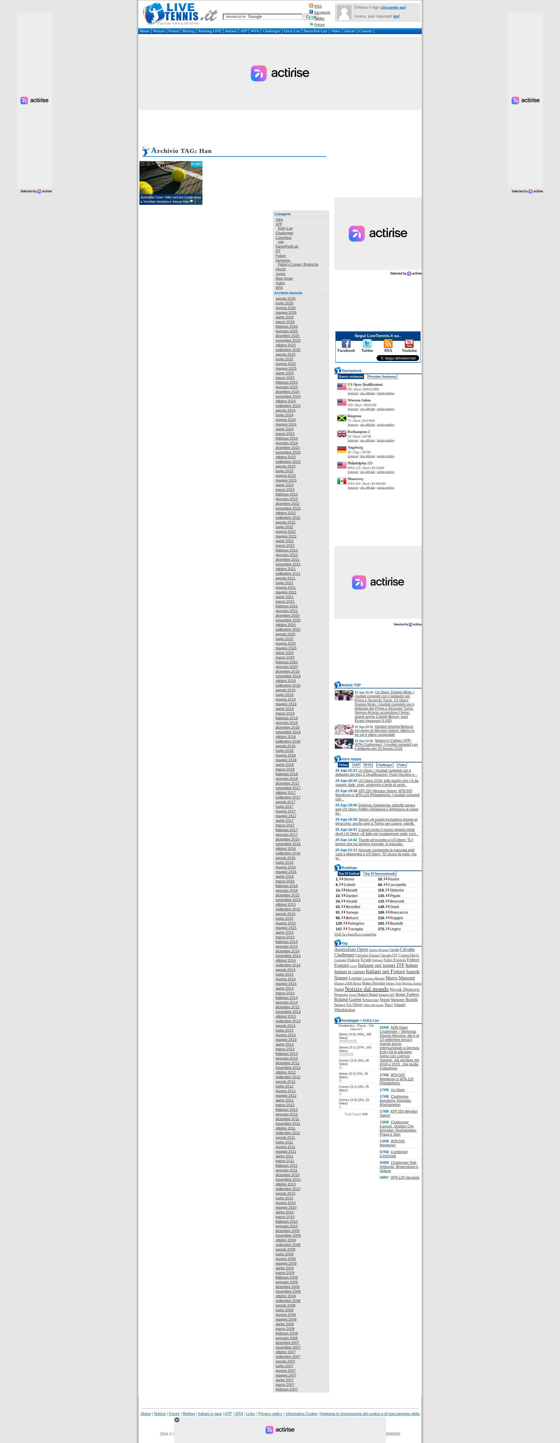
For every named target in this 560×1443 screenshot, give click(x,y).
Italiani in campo (349, 972)
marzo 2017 (285, 825)
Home (144, 31)
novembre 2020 (288, 620)
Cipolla (394, 950)
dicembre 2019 (288, 671)
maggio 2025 (286, 369)
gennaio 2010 (287, 1226)
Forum (319, 25)
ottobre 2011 (285, 1128)
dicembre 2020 (288, 616)
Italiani (231, 31)
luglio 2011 (284, 1142)
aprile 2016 (285, 877)
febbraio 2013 (287, 1054)
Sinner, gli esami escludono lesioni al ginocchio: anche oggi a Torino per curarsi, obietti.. (376, 821)
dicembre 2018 (288, 727)
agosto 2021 (285, 578)
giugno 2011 (285, 1147)
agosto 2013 (285, 1026)
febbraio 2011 (287, 1166)
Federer (413, 960)
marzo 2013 (285, 1049)
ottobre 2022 (286, 513)
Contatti (365, 31)
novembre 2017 (288, 788)
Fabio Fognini (395, 960)
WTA (255, 31)
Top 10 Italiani (349, 873)
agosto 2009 (285, 1250)
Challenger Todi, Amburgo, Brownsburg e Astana (399, 1167)
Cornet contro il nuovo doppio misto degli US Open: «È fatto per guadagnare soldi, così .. (376, 832)
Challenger (271, 31)
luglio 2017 (284, 807)
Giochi (349, 31)
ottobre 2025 (286, 345)
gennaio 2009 (287, 1282)
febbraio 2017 (287, 830)
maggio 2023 (286, 480)
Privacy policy (270, 1414)
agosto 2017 (285, 802)
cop (281, 242)
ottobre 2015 (286, 905)
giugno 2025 (286, 364)
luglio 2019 (284, 695)
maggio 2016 (286, 872)
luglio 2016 (284, 863)
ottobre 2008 (286, 1296)
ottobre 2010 (286, 1184)
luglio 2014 (284, 974)
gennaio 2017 (287, 835)
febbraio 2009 (287, 1277)
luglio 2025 (284, 359)
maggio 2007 (286, 1375)
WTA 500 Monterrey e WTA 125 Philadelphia (397, 1079)
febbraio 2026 (287, 327)
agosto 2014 (285, 970)
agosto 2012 (285, 1082)
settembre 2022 (288, 518)
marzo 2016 (285, 881)
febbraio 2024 (287, 438)
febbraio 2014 (287, 998)
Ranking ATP (387, 994)
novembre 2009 (288, 1236)
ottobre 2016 (286, 849)
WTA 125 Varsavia (405, 1178)
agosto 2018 (285, 746)
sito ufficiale (367, 393)
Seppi (385, 999)
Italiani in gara (210, 1414)
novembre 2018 (288, 732)
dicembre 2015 (288, 895)
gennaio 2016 (287, 891)
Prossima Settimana (382, 376)
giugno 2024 (286, 420)
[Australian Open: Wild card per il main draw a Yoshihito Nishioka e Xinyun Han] (170, 183)
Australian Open (351, 949)
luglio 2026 (284, 303)
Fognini (341, 965)
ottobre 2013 (286, 1016)
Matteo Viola (393, 983)
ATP (243, 31)
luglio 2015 (284, 919)
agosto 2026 (285, 299)
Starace (340, 1005)
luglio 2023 (284, 471)
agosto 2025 (285, 355)
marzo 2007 (285, 1385)
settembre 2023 (288, 462)
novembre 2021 (288, 564)
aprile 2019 (285, 709)
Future (281, 256)
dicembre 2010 (288, 1175)
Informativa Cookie (301, 1414)
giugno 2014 (286, 979)
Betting (189, 31)
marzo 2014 (285, 993)
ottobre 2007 (286, 1352)
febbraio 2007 (287, 1389)
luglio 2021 (284, 583)
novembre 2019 (288, 676)
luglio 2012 (284, 1086)
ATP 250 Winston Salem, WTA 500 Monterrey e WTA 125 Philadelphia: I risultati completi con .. (377, 795)
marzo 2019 (285, 713)
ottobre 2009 (286, 1240)
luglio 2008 (284, 1310)
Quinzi (353, 994)
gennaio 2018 (287, 779)
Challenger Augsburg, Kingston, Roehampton (396, 1101)
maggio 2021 (286, 592)
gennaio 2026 (287, 331)
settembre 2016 (288, 853)
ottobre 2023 (286, 457)
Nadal (339, 989)
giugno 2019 (286, 699)
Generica (283, 260)
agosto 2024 (285, 410)
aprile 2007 (285, 1380)
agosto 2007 (285, 1361)
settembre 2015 (288, 909)
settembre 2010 (288, 1189)
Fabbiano (377, 960)
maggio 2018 (286, 760)
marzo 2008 (285, 1329)
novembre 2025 (288, 341)
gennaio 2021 (287, 611)
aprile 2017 (285, 821)
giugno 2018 (286, 755)
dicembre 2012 (288, 1063)
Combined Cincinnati (393, 1154)
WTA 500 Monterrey (392, 1143)
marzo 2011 (285, 1161)
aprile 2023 (285, 485)
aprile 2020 (285, 653)
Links (250, 1414)
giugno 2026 (286, 308)
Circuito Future (367, 955)
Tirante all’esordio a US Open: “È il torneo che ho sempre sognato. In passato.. (374, 842)
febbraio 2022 (287, 550)
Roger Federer (407, 994)
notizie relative (385, 393)
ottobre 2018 (286, 737)
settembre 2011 (288, 1133)
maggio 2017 (286, 816)
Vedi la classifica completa (355, 934)
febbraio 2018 (287, 774)
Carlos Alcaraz (378, 950)
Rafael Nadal (368, 994)
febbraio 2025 (287, 382)
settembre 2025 (288, 350)
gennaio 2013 (287, 1058)
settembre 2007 (288, 1357)
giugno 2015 (286, 923)
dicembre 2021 (288, 560)
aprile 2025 (285, 373)
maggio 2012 (286, 1096)
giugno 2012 (286, 1091)
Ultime (343, 765)
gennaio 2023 (287, 499)
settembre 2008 (288, 1301)
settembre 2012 (288, 1077)
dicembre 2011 (287, 1119)
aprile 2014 (285, 988)
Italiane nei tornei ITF (381, 965)
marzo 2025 (285, 378)
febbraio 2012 (287, 1110)
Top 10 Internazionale (380, 873)
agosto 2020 (285, 634)
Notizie (159, 31)
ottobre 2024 (286, 401)
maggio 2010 (286, 1208)
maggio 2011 (286, 1152)
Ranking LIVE (209, 31)
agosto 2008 (285, 1305)
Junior (281, 274)
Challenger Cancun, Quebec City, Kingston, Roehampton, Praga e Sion (398, 1128)
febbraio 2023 (287, 494)
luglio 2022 (284, 527)
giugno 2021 (286, 588)
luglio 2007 (284, 1366)
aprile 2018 (285, 765)
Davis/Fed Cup (315, 31)
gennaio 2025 (287, 387)
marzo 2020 (285, 658)
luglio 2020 (284, 639)
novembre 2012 (288, 1068)
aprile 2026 (285, 317)
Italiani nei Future (385, 971)
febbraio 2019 (287, 718)
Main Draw (284, 278)
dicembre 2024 (288, 392)
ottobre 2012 (286, 1072)
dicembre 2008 (288, 1287)
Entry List (292, 31)
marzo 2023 (285, 490)
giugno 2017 (286, 811)
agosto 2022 (285, 522)
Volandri (399, 1005)
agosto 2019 (285, 690)
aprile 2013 (285, 1044)
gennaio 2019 (287, 723)
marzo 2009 (285, 1273)
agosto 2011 (285, 1138)
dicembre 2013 (288, 1007)
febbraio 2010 (287, 1222)
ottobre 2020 (286, 625)
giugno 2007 (286, 1371)
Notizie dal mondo (367, 989)
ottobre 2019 (286, 681)
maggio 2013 (286, 1040)
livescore (353, 393)
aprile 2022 (285, 541)
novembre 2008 (288, 1291)
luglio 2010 (284, 1198)
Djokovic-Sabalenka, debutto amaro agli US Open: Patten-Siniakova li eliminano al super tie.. (377, 809)
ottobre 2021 (286, 569)
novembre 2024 (288, 396)
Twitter (319, 19)
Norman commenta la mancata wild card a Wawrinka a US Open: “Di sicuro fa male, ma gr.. (375, 854)
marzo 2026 (285, 322)
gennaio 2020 (287, 667)
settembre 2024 (288, 406)
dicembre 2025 (288, 336)
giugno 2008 (286, 1315)
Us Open (354, 1004)
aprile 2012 (285, 1100)
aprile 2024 (285, 429)
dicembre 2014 (288, 951)
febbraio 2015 (287, 942)
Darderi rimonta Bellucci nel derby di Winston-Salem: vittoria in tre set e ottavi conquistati (384, 731)
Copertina (283, 238)
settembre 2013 (288, 1021)
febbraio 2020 (287, 662)
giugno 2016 (286, 867)
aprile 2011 (284, 1156)
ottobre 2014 (286, 961)
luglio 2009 (284, 1254)
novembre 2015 (288, 900)
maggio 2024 (286, 424)
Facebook (322, 12)
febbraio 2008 (287, 1333)
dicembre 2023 (288, 448)
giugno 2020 (286, 644)
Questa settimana (351, 376)
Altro (279, 220)
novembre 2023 (288, 452)
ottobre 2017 (286, 793)
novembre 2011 (288, 1124)
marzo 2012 (285, 1105)
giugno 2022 (286, 532)
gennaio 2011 (287, 1170)
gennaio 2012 (287, 1114)
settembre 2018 (288, 741)
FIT (278, 251)
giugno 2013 (286, 1035)
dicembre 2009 (288, 1231)
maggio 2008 (286, 1319)
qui (396, 16)
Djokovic (353, 960)
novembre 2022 (288, 508)
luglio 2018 (284, 751)
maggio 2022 (286, 536)
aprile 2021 (285, 597)
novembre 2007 (288, 1347)
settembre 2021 (288, 574)
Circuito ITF (389, 955)
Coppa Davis (408, 955)
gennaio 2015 (287, 947)
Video (335, 31)
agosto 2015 (285, 914)
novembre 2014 (288, 956)
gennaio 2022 (287, 555)
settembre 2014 (288, 965)
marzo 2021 (285, 602)
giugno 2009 (286, 1259)
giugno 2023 (286, 476)
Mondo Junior (411, 983)
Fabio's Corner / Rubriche (298, 264)
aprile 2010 (285, 1212)
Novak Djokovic (405, 989)
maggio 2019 (286, 704)
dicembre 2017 (288, 783)
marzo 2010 (285, 1217)
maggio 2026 (286, 313)
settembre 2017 (288, 797)
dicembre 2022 (288, 504)
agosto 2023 (285, 466)
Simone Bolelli (404, 999)
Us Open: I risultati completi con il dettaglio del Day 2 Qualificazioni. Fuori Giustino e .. (376, 773)
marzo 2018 (285, 769)
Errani (366, 960)
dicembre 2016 (288, 839)
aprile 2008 (285, 1324)
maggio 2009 (286, 1263)
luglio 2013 (284, 1030)
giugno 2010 (286, 1203)
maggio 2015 (286, 928)
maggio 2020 (286, 648)
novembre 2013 (288, 1012)
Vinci (388, 1004)
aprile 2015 (285, 933)
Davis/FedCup (287, 246)
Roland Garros (347, 999)
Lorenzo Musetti (374, 978)
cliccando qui (393, 7)
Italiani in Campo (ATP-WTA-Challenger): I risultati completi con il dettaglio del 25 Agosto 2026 (386, 745)
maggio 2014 (286, 984)
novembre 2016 (288, 844)
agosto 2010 (285, 1194)
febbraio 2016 (287, 886)
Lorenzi (355, 978)
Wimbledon (344, 1009)
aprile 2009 (285, 1268)
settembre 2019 (288, 685)
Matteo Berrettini (373, 983)
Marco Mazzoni (400, 977)
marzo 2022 (285, 546)
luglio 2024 (284, 415)
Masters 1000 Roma (347, 983)
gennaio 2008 (287, 1338)
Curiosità (340, 960)
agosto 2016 (285, 858)
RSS (318, 6)
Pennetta (341, 994)
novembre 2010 (288, 1180)
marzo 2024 (285, 434)
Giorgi (353, 966)
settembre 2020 (288, 630)
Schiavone (370, 1000)
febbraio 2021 (287, 606)
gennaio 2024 (287, 443)
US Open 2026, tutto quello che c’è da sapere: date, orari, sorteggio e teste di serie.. (377, 783)
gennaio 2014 (287, 1002)
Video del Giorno (373, 1005)
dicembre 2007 (288, 1343)
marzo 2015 (285, 937)
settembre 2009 (288, 1245)
